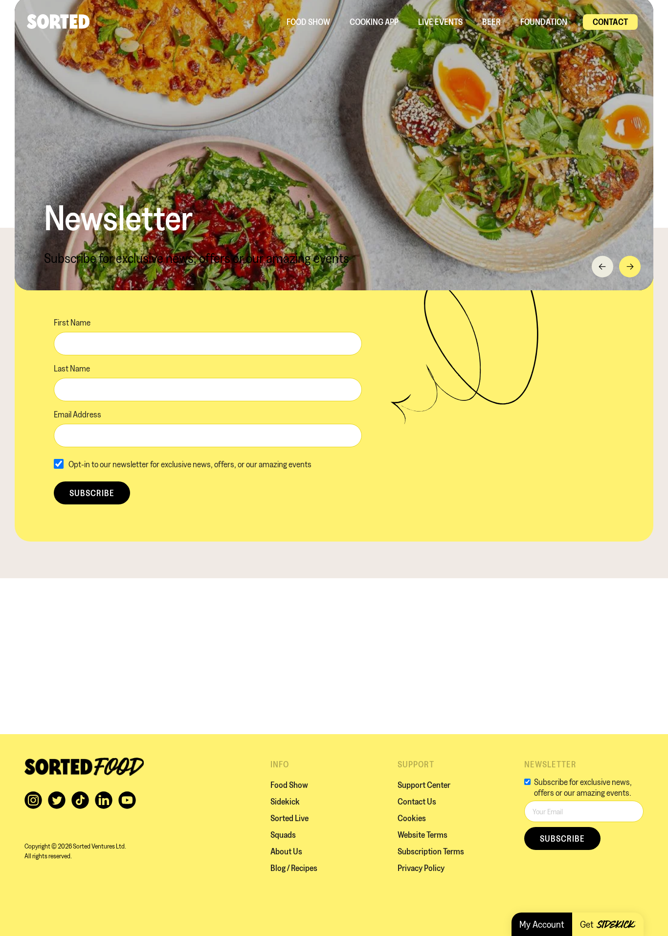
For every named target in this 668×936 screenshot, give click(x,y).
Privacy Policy (421, 867)
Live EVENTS (440, 21)
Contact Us (417, 801)
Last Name (72, 368)
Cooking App (374, 21)
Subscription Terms (431, 851)
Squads (283, 834)
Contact (610, 21)
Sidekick (285, 801)
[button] (602, 267)
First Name (72, 322)
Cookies (412, 818)
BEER (491, 21)
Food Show (308, 21)
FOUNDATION (543, 21)
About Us (286, 851)
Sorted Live (289, 818)
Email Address (77, 414)
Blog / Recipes (293, 867)
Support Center (424, 784)
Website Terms (422, 834)
